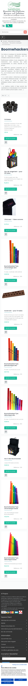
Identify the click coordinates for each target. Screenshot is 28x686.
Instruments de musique (14, 41)
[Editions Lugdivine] (14, 6)
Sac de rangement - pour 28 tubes (13, 172)
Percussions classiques (15, 43)
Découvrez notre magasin (8, 641)
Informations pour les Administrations (11, 629)
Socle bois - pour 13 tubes (13, 311)
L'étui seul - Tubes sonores (13, 219)
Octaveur (7, 119)
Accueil (5, 41)
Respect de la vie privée (7, 647)
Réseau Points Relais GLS (8, 626)
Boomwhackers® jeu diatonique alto (11, 414)
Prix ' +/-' (4, 95)
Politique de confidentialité (19, 664)
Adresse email (6, 656)
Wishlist (3, 623)
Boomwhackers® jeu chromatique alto (11, 267)
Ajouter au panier (10, 138)
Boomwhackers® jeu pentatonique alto (11, 364)
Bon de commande (6, 632)
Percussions (5, 43)
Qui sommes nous (6, 638)
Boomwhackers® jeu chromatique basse (11, 507)
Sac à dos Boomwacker (12, 459)
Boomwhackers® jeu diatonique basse (11, 559)
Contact (3, 644)
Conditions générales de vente (9, 650)
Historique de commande (8, 620)
